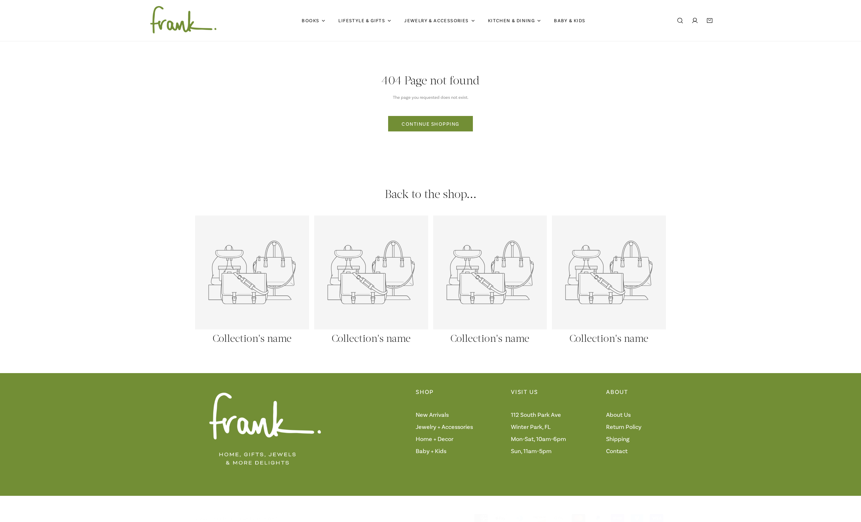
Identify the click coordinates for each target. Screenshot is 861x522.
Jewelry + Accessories (444, 427)
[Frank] (183, 20)
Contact (617, 451)
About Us (618, 414)
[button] (709, 20)
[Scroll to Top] (849, 486)
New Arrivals (432, 414)
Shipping (618, 439)
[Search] (680, 20)
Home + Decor (434, 439)
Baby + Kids (431, 451)
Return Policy (623, 427)
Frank (220, 518)
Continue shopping (430, 124)
